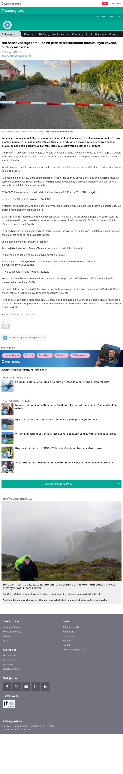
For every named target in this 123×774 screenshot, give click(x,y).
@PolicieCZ (31, 261)
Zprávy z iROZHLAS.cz (17, 498)
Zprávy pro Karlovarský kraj (17, 55)
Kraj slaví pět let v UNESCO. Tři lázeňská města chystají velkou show (58, 448)
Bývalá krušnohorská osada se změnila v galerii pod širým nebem (56, 419)
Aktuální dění (11, 34)
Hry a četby (10, 355)
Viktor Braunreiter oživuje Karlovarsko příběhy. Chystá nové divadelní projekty (64, 462)
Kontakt (67, 645)
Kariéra (66, 640)
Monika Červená (19, 314)
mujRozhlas (8, 347)
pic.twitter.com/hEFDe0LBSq (18, 264)
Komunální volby (12, 631)
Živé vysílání (79, 355)
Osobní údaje (20, 726)
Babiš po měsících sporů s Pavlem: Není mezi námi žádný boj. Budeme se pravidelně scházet (51, 594)
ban (32, 314)
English (51, 726)
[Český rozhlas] (11, 3)
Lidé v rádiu (69, 636)
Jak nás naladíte (72, 627)
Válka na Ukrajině (12, 627)
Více (113, 34)
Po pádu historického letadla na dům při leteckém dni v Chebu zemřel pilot (62, 381)
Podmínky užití (37, 726)
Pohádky (43, 355)
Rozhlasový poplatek (74, 649)
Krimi (27, 355)
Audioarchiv (115, 17)
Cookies (7, 726)
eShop (6, 640)
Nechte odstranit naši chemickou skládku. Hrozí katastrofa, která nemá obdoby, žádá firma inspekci (55, 600)
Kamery (100, 34)
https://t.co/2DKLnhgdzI (83, 192)
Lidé (89, 34)
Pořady (44, 34)
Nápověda (68, 631)
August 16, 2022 (40, 271)
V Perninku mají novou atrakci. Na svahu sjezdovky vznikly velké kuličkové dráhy (65, 433)
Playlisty (77, 34)
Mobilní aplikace (12, 669)
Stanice (7, 636)
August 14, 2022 (41, 199)
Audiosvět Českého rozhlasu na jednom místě (25, 370)
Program (100, 17)
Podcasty (8, 664)
